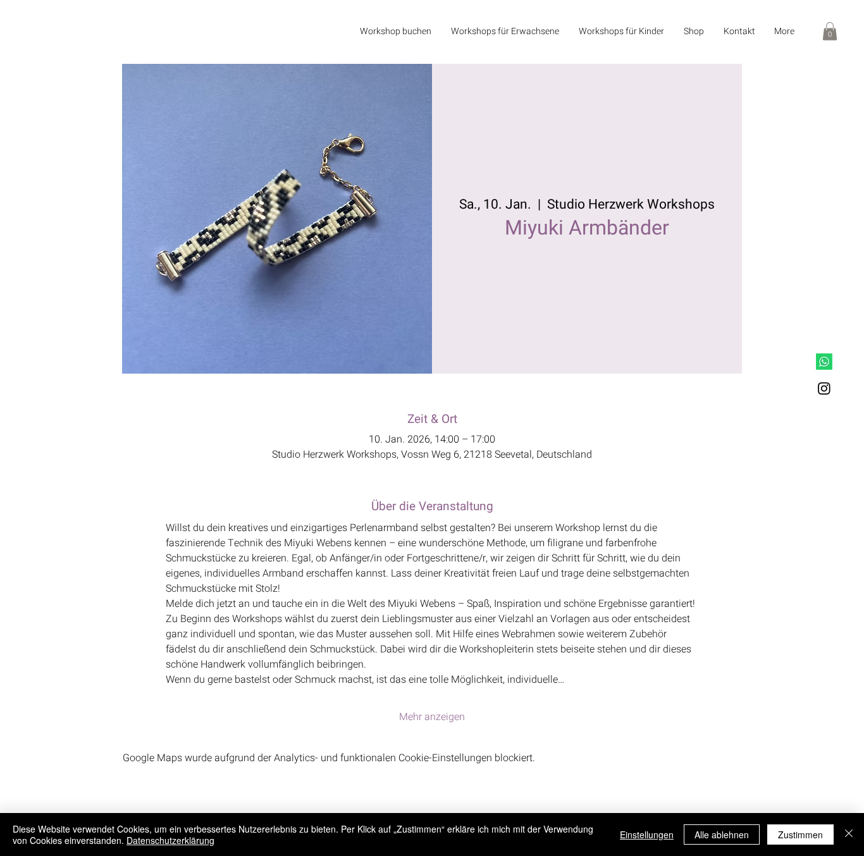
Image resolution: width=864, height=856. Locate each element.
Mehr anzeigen (432, 717)
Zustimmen (800, 834)
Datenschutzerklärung (170, 840)
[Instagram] (824, 388)
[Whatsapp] (824, 361)
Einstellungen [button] (647, 834)
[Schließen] (848, 834)
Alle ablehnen (721, 834)
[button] (505, 31)
